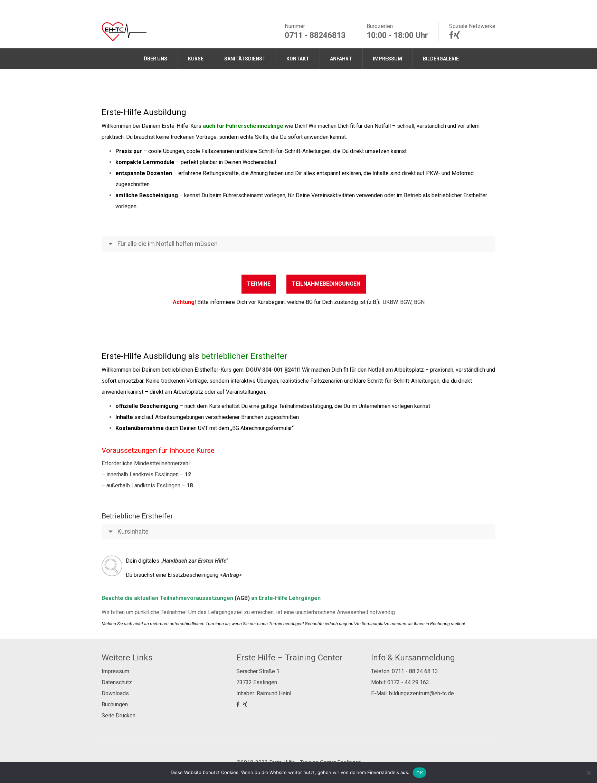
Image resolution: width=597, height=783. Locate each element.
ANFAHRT (341, 58)
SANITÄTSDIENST (245, 58)
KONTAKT (297, 58)
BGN (419, 302)
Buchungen (115, 704)
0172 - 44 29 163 (408, 682)
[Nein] (588, 772)
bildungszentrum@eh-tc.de (421, 693)
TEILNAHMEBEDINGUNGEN (326, 283)
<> (231, 575)
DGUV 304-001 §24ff (272, 369)
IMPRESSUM (387, 58)
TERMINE (259, 283)
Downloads (115, 693)
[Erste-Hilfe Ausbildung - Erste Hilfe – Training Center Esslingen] (124, 31)
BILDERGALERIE (441, 58)
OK (419, 772)
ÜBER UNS (155, 58)
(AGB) (242, 598)
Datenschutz (117, 682)
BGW (405, 302)
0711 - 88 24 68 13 (415, 671)
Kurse (195, 58)
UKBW (390, 302)
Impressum (115, 671)
